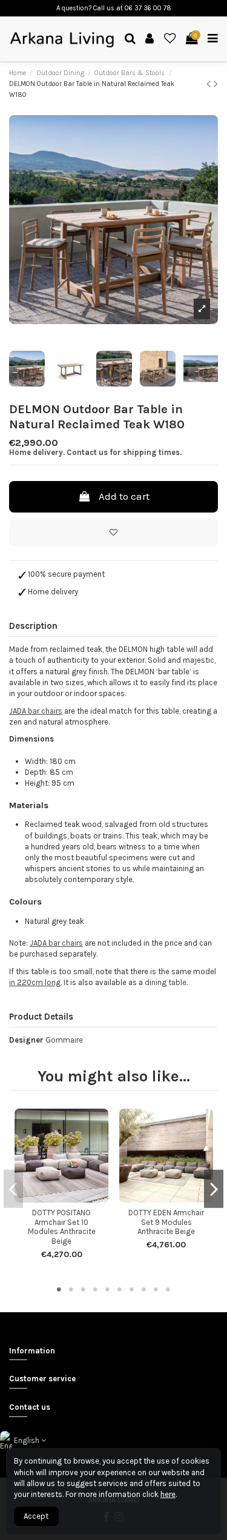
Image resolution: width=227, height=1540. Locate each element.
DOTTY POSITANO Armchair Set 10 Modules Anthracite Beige (62, 1227)
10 (168, 1289)
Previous (13, 1188)
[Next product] (216, 84)
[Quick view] (69, 1198)
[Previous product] (210, 84)
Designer (26, 1039)
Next (213, 1188)
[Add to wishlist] (113, 532)
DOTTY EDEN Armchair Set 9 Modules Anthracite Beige (166, 1222)
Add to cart (124, 496)
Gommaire (64, 1039)
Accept (36, 1516)
